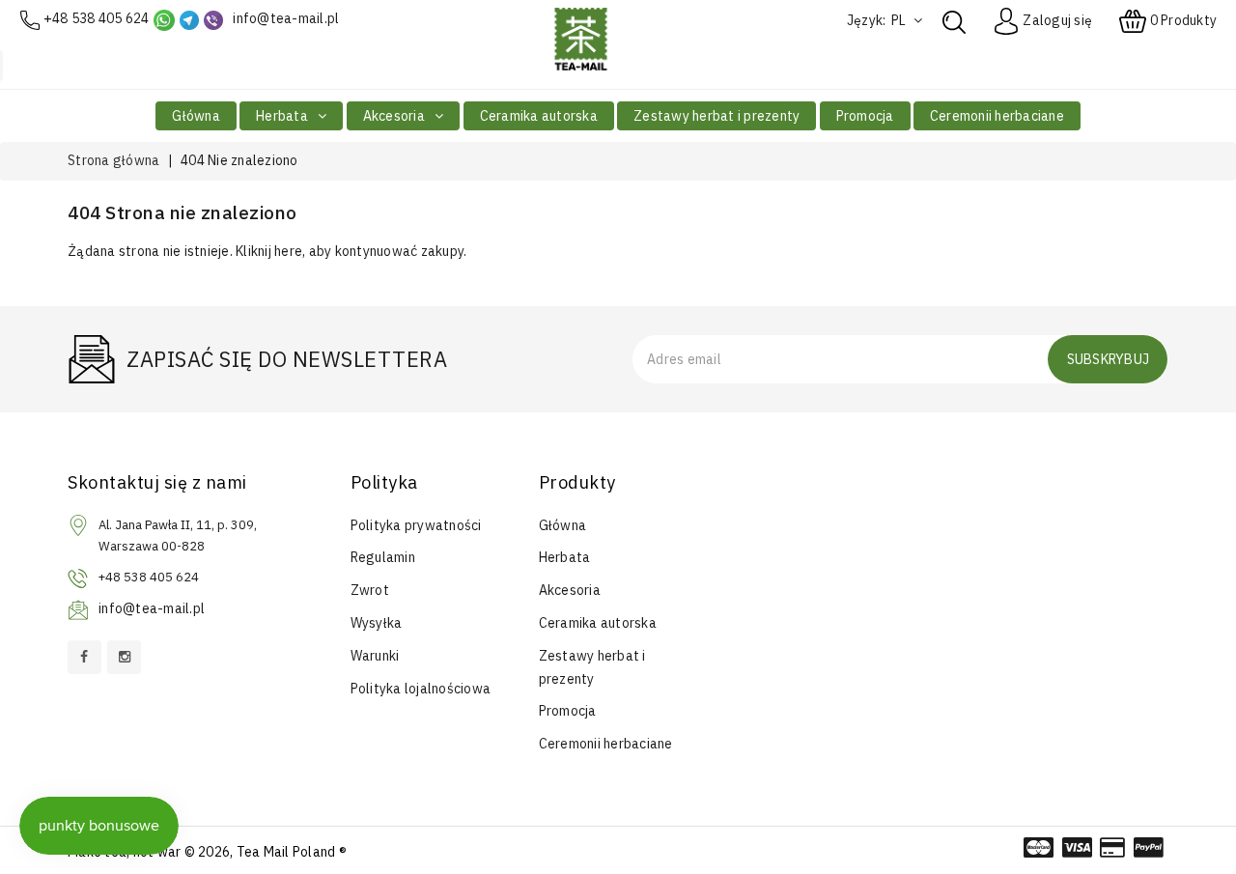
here (288, 251)
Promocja (865, 116)
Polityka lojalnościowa (421, 688)
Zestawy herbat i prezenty (716, 116)
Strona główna (113, 160)
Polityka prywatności (416, 525)
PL (900, 20)
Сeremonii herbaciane (997, 116)
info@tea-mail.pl (286, 18)
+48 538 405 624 (96, 18)
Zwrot (370, 590)
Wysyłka (377, 623)
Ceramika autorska (539, 116)
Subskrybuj (1108, 359)
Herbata (283, 116)
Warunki (375, 655)
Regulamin (383, 557)
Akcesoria (396, 116)
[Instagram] (124, 657)
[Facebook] (84, 657)
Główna (196, 116)
